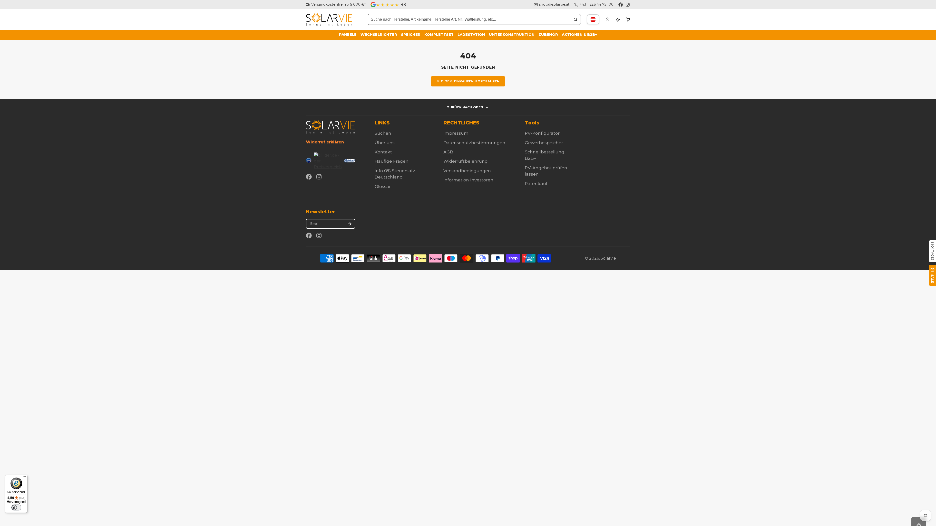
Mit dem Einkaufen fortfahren (468, 81)
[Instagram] (628, 4)
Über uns (385, 142)
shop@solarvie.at (554, 4)
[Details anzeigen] (330, 126)
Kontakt (383, 151)
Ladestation (471, 34)
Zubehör (548, 34)
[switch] (16, 507)
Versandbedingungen (467, 170)
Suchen (383, 133)
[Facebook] (620, 4)
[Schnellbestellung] (617, 19)
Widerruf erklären (325, 142)
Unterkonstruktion (512, 34)
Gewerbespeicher (544, 142)
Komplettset (439, 34)
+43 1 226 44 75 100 (597, 4)
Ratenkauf (536, 183)
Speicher (410, 34)
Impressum (455, 133)
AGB (448, 151)
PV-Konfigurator (542, 133)
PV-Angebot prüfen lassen (546, 171)
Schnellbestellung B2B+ (544, 155)
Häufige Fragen (392, 161)
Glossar (383, 186)
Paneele (348, 34)
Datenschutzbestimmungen (474, 142)
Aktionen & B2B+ (579, 34)
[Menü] (25, 478)
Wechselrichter (379, 34)
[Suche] (575, 19)
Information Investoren (468, 179)
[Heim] (329, 19)
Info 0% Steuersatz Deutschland (395, 173)
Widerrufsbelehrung (465, 161)
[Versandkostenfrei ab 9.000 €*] (336, 4)
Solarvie (608, 258)
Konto (607, 19)
